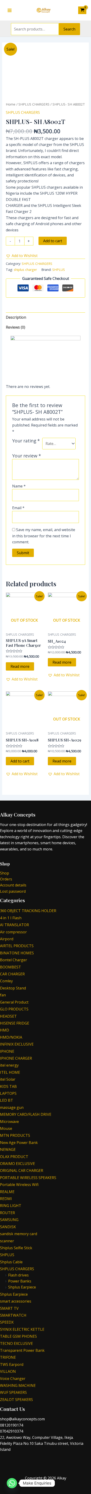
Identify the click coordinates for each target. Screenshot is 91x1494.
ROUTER (7, 1212)
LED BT (6, 1100)
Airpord (6, 938)
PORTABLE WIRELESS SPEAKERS (28, 1177)
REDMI (6, 1198)
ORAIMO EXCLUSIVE (17, 1163)
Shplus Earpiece (22, 1287)
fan (3, 995)
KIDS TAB (8, 1086)
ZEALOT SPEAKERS (16, 1399)
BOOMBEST (10, 967)
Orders (6, 879)
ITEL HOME (10, 1072)
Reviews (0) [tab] (15, 327)
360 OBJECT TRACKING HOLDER (28, 910)
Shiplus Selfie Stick (16, 1247)
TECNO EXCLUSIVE (16, 1343)
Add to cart (52, 240)
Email (18, 507)
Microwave (9, 1121)
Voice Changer (12, 1378)
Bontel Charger (13, 959)
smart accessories (15, 1301)
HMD (4, 1030)
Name (19, 486)
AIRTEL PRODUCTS (17, 945)
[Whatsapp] (12, 1483)
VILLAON (8, 1371)
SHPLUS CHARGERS (33, 104)
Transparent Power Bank (22, 1350)
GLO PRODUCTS (14, 1009)
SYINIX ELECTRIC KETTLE (22, 1329)
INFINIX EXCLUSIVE (17, 1044)
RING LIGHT (10, 1205)
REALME (7, 1191)
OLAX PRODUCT (14, 1156)
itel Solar (7, 1079)
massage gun (12, 1107)
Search (69, 29)
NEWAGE (8, 1149)
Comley (6, 980)
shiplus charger (25, 269)
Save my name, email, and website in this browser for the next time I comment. (43, 535)
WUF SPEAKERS (13, 1392)
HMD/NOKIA (11, 1037)
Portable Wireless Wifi (19, 1184)
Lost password (13, 891)
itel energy (9, 1065)
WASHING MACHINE (18, 1385)
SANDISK (8, 1226)
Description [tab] (16, 317)
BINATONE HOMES (17, 953)
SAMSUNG (9, 1219)
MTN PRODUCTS (15, 1135)
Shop (4, 873)
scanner (7, 1240)
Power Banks (19, 1281)
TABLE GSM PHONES (18, 1336)
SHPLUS (58, 269)
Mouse (6, 1128)
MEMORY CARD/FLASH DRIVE (25, 1114)
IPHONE (7, 1051)
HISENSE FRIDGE (14, 1023)
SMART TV (9, 1308)
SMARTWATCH (13, 1315)
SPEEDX (7, 1322)
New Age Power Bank (19, 1142)
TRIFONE (8, 1357)
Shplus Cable (11, 1261)
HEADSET (8, 1016)
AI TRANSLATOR (14, 924)
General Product (14, 1002)
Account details (13, 885)
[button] (22, 256)
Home (10, 104)
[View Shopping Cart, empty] (82, 10)
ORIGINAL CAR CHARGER (21, 1170)
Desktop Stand (13, 988)
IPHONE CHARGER (16, 1058)
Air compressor (13, 932)
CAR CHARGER (12, 974)
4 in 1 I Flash (10, 917)
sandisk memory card (18, 1233)
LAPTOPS (8, 1093)
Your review (26, 456)
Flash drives (18, 1275)
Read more (19, 666)
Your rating (26, 441)
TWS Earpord (11, 1364)
